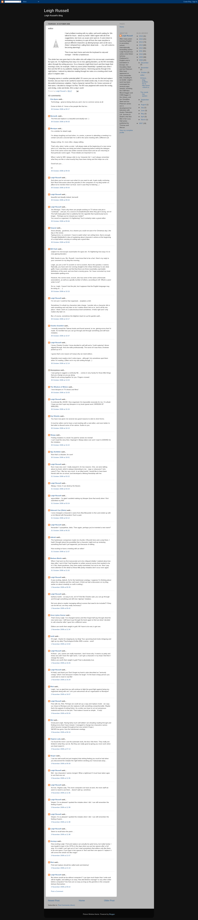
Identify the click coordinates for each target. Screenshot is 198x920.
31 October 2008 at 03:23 (60, 489)
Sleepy (53, 435)
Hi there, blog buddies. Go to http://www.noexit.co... (145, 83)
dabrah (53, 537)
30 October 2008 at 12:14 (60, 363)
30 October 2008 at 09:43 (60, 188)
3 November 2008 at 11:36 (60, 793)
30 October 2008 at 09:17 (60, 109)
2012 (141, 48)
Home (82, 900)
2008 (141, 60)
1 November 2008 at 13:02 (60, 644)
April (143, 116)
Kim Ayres (54, 99)
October (144, 72)
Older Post (109, 900)
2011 (141, 51)
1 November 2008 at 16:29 (60, 680)
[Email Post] (77, 91)
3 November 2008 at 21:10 (60, 868)
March (143, 119)
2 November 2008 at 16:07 (60, 694)
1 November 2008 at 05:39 (60, 587)
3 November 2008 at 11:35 (60, 778)
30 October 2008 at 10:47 (60, 336)
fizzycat (53, 228)
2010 (141, 54)
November (144, 68)
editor (142, 75)
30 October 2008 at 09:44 (60, 200)
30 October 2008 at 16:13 (60, 428)
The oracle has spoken (144, 94)
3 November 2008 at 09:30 (60, 763)
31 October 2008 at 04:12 (60, 518)
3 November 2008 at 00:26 (60, 713)
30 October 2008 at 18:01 (60, 457)
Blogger (112, 914)
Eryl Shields (55, 416)
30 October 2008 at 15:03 (60, 392)
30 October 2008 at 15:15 (60, 409)
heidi (52, 636)
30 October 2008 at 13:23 (60, 380)
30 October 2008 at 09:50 (60, 242)
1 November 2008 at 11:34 (60, 629)
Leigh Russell (56, 10)
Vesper (53, 756)
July (142, 107)
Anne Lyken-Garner (58, 615)
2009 (141, 57)
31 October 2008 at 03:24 (60, 503)
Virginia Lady (55, 739)
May (142, 114)
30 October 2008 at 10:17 (60, 319)
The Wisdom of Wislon (59, 387)
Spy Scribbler (55, 452)
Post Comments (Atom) (66, 905)
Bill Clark (53, 249)
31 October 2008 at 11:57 (60, 551)
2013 (141, 45)
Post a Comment (57, 891)
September (145, 100)
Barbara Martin (56, 558)
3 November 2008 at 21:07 (60, 855)
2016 (141, 36)
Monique (53, 128)
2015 (141, 39)
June (143, 110)
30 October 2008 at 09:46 (60, 221)
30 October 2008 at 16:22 (60, 445)
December (144, 63)
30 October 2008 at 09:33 (60, 122)
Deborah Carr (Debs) (58, 510)
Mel (51, 720)
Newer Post (53, 900)
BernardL (54, 116)
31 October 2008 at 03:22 (60, 476)
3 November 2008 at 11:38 (60, 807)
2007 (141, 123)
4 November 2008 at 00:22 (60, 887)
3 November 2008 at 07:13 (60, 749)
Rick (52, 686)
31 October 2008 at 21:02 (60, 570)
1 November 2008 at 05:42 (60, 608)
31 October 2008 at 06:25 (60, 530)
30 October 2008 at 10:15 (60, 291)
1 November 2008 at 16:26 (60, 663)
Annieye (53, 841)
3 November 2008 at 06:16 (60, 732)
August (143, 104)
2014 (141, 42)
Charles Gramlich (57, 326)
